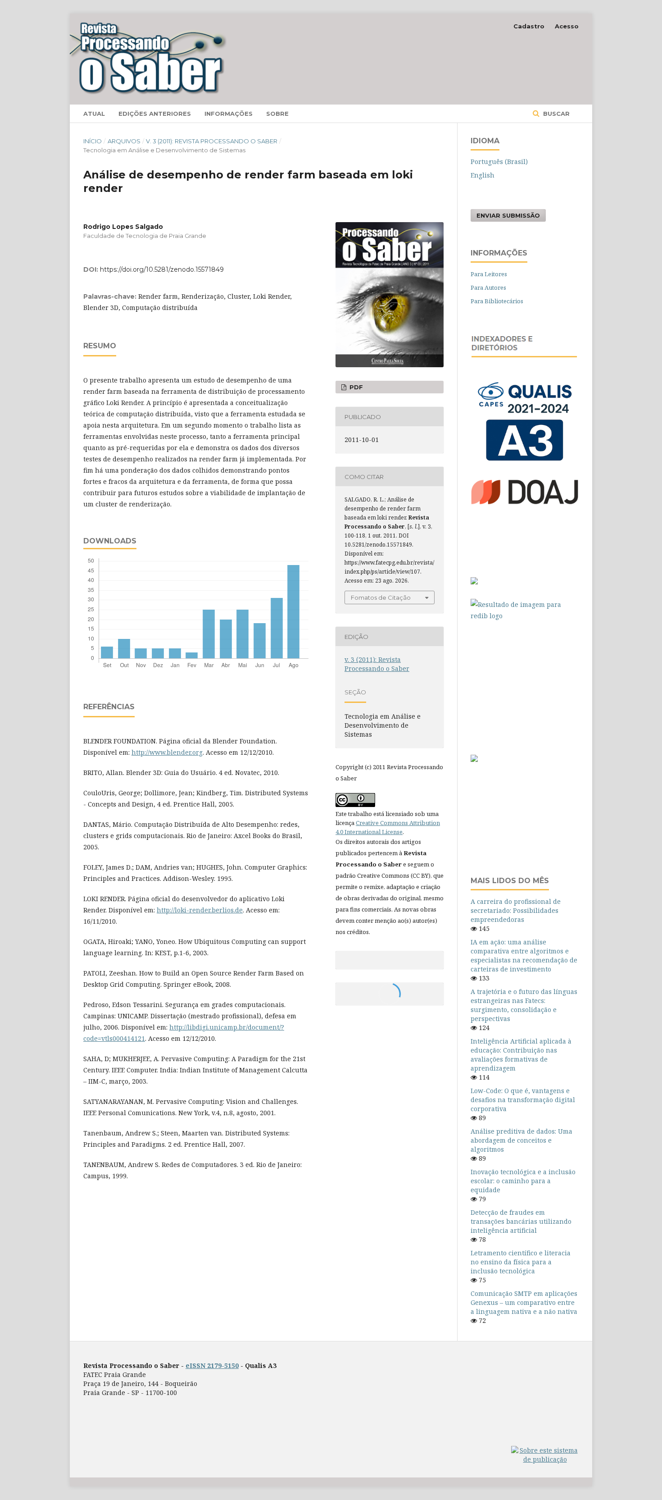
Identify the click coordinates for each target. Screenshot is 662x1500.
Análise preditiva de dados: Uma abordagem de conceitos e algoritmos (521, 1140)
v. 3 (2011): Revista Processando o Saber (211, 141)
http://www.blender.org (167, 752)
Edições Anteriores (154, 113)
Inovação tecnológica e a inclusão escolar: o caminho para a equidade (523, 1180)
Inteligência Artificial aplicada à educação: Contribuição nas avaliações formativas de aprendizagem (521, 1054)
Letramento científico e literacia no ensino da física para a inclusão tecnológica (521, 1262)
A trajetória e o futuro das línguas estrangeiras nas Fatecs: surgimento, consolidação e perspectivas (524, 1005)
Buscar (555, 113)
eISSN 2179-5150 (212, 1365)
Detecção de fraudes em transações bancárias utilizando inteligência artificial (521, 1221)
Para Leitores (489, 274)
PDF (355, 387)
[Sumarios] (474, 759)
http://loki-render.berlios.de (200, 910)
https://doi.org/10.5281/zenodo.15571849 (162, 269)
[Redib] (525, 610)
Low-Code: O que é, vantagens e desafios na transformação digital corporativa (523, 1099)
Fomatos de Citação (381, 597)
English (482, 175)
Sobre (277, 113)
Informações (228, 113)
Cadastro (528, 26)
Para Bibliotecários (497, 301)
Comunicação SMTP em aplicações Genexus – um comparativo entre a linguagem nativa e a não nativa (524, 1302)
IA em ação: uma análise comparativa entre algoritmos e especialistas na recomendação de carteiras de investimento (524, 955)
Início (92, 141)
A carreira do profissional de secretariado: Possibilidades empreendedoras (516, 910)
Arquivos (124, 141)
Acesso (567, 26)
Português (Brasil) (499, 161)
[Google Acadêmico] (525, 682)
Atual (94, 113)
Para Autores (488, 287)
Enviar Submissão (508, 215)
